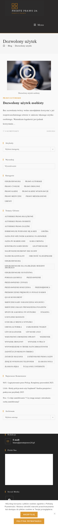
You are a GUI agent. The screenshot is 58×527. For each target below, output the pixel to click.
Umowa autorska (13, 327)
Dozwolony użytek (23, 46)
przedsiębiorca (42, 287)
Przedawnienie (34, 278)
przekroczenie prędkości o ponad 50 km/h (25, 292)
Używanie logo (33, 332)
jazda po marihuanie (15, 241)
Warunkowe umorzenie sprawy (20, 337)
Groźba (44, 231)
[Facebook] (9, 500)
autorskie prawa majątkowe (19, 216)
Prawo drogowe (32, 186)
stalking (45, 312)
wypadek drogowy (14, 342)
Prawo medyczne (13, 196)
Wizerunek (45, 337)
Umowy (8, 201)
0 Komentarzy (12, 131)
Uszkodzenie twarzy (36, 327)
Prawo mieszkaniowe (36, 196)
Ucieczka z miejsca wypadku (19, 322)
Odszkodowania (13, 181)
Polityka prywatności (29, 521)
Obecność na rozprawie (40, 256)
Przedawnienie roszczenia (18, 287)
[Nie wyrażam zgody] (54, 513)
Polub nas (12, 450)
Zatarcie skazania (14, 357)
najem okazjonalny (15, 256)
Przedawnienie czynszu (16, 282)
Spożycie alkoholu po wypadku (20, 312)
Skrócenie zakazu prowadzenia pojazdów (25, 307)
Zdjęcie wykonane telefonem (19, 362)
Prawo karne (11, 191)
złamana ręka (12, 367)
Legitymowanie (40, 246)
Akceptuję (29, 514)
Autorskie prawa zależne (17, 226)
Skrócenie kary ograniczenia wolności (24, 302)
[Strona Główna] (4, 46)
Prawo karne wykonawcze (35, 191)
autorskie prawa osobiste (18, 221)
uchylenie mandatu (15, 317)
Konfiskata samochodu (16, 246)
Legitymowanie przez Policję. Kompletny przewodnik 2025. (31, 383)
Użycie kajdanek (13, 332)
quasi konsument (13, 297)
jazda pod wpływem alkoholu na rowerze (26, 236)
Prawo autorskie (12, 98)
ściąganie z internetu (34, 367)
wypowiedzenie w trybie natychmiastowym (26, 347)
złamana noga (45, 362)
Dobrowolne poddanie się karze (21, 231)
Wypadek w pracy (36, 342)
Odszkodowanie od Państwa (19, 273)
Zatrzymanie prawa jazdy (40, 357)
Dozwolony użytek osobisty (23, 103)
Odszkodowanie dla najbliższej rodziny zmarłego (25, 267)
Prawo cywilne (12, 186)
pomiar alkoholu (13, 278)
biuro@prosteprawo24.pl (24, 442)
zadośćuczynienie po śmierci (19, 352)
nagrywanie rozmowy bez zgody (21, 251)
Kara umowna (37, 241)
